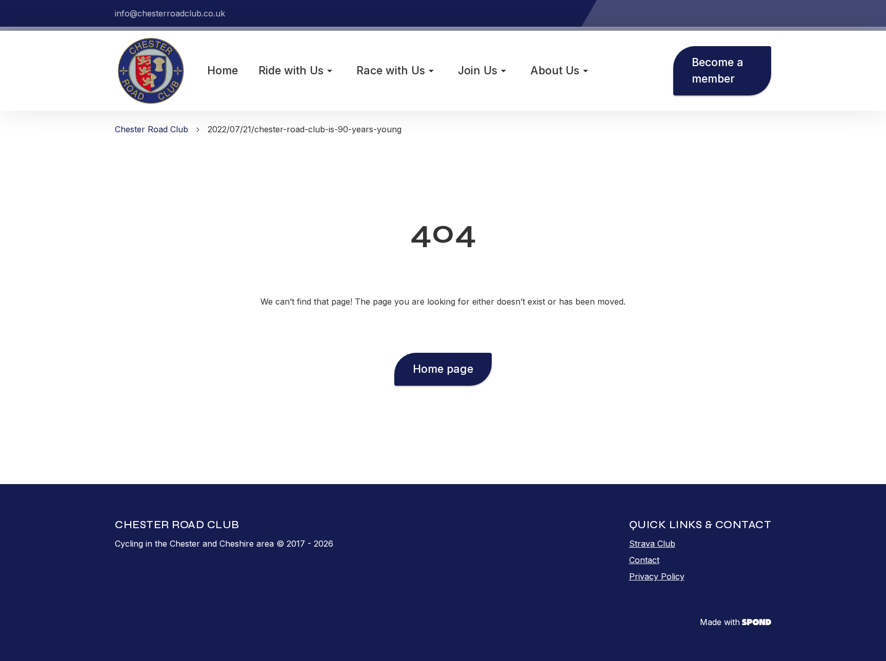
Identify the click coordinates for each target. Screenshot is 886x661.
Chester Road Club (151, 129)
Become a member (717, 70)
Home (222, 70)
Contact (644, 560)
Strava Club (652, 543)
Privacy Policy (656, 576)
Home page (443, 368)
